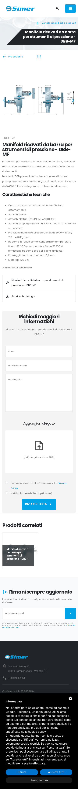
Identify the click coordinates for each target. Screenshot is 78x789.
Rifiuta (22, 772)
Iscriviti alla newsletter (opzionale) (31, 493)
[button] (5, 101)
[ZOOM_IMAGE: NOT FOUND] (39, 99)
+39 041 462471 (16, 678)
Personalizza (39, 780)
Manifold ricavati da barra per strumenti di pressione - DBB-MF (34, 282)
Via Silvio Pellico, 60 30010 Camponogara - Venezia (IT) (28, 669)
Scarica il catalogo (20, 296)
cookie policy (37, 731)
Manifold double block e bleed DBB (56, 23)
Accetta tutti (56, 772)
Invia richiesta (39, 504)
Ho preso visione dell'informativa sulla (39, 485)
